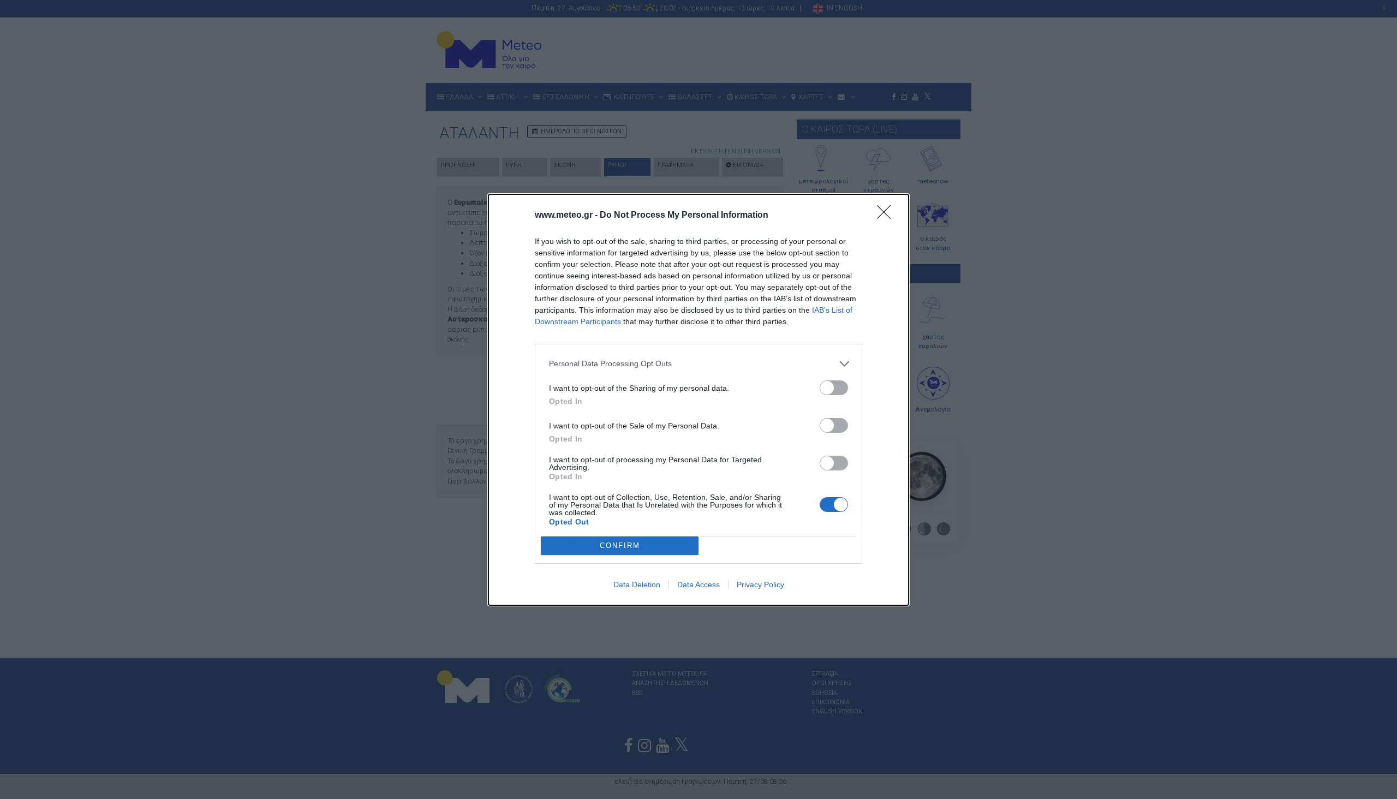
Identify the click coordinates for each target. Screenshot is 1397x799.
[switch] (834, 387)
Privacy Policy (760, 584)
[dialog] (698, 399)
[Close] (887, 215)
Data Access (698, 584)
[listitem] (698, 363)
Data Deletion (636, 584)
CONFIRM (620, 545)
